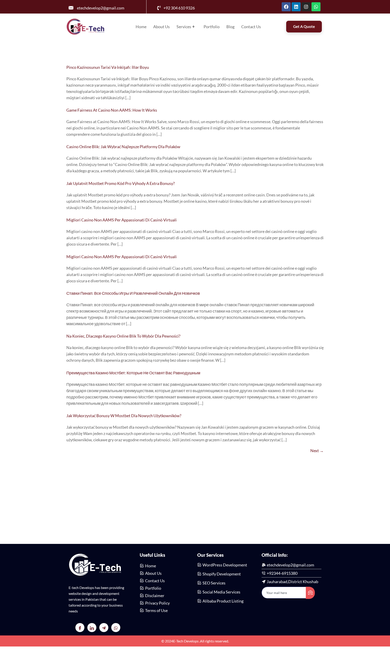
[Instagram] (306, 6)
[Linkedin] (296, 6)
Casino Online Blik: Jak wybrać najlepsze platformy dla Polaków (123, 146)
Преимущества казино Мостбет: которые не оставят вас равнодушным (133, 372)
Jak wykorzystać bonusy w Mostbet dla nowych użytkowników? (123, 415)
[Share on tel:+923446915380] (115, 627)
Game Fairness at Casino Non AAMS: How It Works (111, 110)
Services (185, 26)
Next (317, 450)
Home (141, 26)
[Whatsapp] (315, 6)
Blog (230, 26)
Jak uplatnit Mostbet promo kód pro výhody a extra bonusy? (120, 183)
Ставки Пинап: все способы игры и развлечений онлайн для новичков (133, 293)
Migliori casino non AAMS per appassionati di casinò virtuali (121, 219)
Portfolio (212, 26)
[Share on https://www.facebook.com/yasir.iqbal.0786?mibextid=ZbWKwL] (79, 627)
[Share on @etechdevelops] (103, 627)
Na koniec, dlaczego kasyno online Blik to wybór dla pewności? (123, 336)
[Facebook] (286, 6)
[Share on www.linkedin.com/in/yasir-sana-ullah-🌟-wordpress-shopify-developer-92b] (91, 627)
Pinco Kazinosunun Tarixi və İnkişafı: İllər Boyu (107, 67)
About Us (161, 26)
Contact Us (251, 26)
